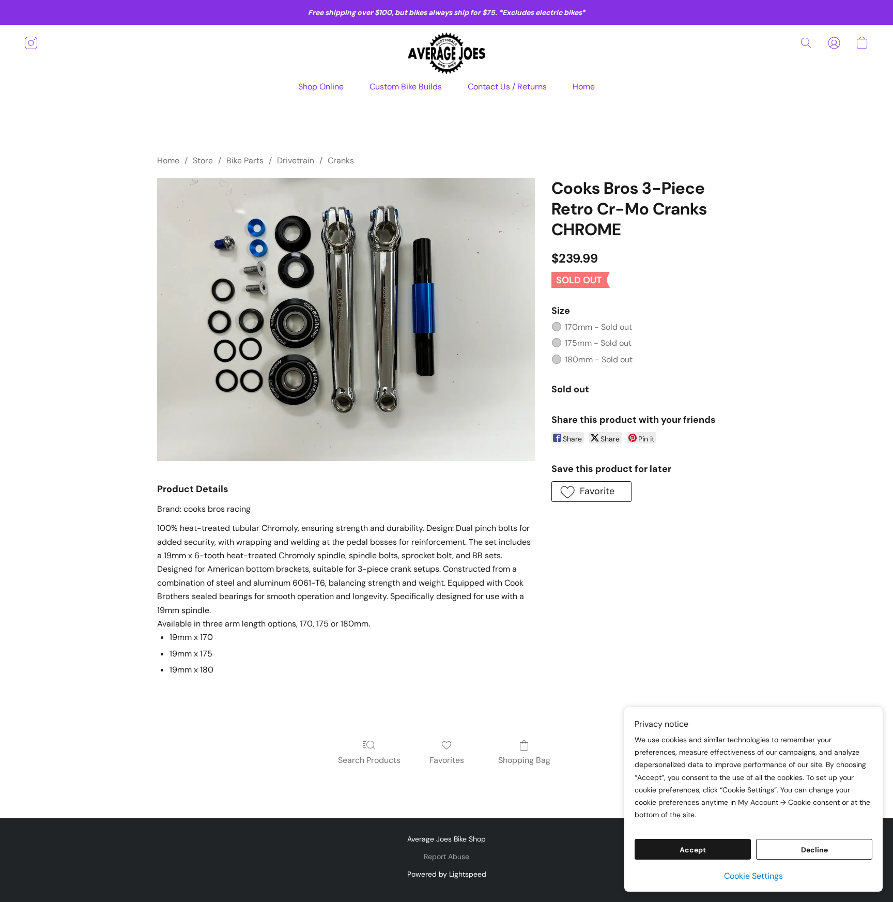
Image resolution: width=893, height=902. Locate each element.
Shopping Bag (524, 760)
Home (584, 86)
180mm (599, 359)
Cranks (341, 160)
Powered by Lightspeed (446, 874)
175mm (598, 343)
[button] (446, 53)
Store (203, 160)
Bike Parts (245, 160)
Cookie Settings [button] (753, 875)
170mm (598, 327)
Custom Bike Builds (405, 86)
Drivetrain (295, 160)
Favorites (446, 760)
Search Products (369, 760)
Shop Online (321, 86)
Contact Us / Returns (507, 86)
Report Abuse (446, 856)
